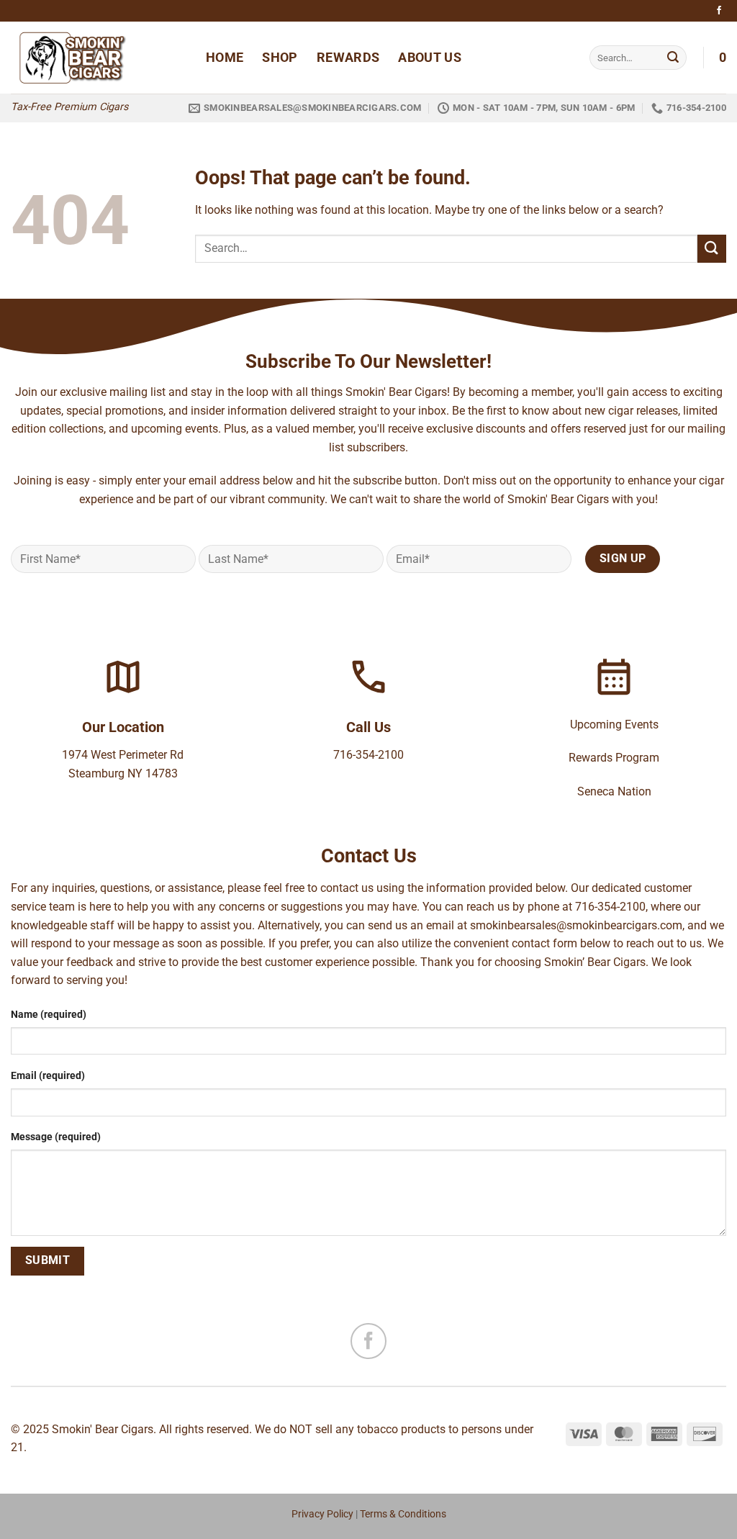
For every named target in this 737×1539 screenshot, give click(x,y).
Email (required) (48, 1076)
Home (224, 57)
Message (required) (56, 1137)
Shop (279, 57)
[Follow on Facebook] (719, 11)
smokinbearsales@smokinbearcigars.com (576, 925)
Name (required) (48, 1014)
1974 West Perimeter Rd (123, 755)
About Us (429, 57)
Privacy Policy (322, 1514)
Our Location (123, 727)
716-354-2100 (368, 755)
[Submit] (673, 57)
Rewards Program (614, 757)
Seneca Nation (614, 791)
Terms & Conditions (403, 1514)
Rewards (348, 57)
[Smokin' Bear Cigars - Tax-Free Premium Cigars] (97, 58)
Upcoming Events (614, 724)
